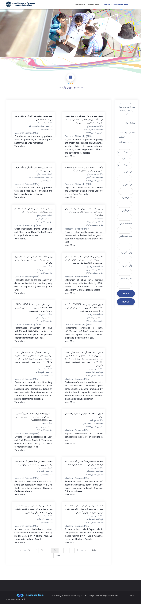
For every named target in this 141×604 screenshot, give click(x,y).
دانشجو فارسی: (127, 198)
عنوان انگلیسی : (127, 185)
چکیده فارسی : (127, 266)
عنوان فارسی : (127, 172)
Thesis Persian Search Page (116, 5)
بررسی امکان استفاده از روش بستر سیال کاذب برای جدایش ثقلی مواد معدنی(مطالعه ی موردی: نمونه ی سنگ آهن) (84, 212)
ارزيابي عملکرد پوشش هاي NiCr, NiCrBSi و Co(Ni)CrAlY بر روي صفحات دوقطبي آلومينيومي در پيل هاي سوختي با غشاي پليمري (84, 308)
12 (41, 551)
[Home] (20, 4)
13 (35, 551)
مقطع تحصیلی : (127, 159)
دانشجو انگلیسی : (126, 211)
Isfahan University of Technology (79, 595)
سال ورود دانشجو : (126, 279)
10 (54, 551)
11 (48, 551)
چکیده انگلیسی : (126, 253)
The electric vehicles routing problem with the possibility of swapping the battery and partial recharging (33, 139)
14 (28, 551)
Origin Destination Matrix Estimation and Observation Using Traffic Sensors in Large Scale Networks (84, 190)
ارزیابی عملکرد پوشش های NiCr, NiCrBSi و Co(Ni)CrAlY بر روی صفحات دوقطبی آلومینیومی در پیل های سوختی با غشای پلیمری (33, 308)
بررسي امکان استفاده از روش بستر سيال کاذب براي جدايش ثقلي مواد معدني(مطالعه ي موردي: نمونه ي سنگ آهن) (33, 260)
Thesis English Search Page (88, 5)
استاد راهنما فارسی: (125, 224)
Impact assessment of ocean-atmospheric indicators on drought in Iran (84, 436)
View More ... (20, 146)
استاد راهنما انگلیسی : (125, 238)
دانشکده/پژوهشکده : (125, 144)
